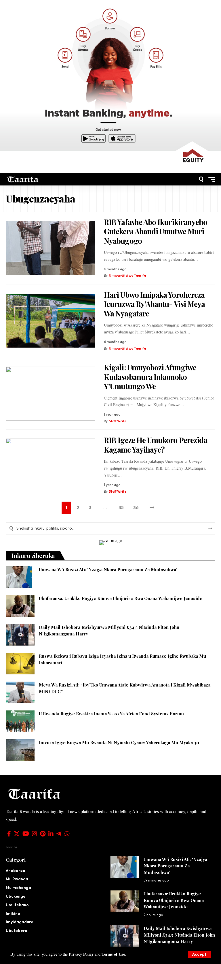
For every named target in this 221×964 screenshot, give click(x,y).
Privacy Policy (81, 954)
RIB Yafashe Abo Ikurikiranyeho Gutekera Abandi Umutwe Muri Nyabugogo (155, 231)
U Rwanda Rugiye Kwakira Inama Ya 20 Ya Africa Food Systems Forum (111, 714)
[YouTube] (26, 834)
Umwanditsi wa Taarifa (127, 275)
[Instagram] (35, 834)
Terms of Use (113, 954)
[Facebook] (9, 834)
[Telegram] (59, 834)
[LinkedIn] (51, 834)
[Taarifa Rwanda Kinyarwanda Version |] (23, 179)
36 (136, 507)
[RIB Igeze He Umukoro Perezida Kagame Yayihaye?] (50, 465)
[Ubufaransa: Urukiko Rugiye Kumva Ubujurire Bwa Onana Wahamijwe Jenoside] (20, 606)
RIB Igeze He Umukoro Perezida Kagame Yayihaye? (155, 445)
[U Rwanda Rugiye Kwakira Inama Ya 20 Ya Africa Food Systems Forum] (20, 721)
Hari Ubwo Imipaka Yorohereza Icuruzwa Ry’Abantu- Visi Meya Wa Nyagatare (154, 304)
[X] (16, 834)
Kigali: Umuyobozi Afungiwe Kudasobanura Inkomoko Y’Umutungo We (150, 376)
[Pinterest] (43, 834)
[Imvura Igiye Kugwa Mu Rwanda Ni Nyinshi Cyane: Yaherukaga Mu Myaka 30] (20, 750)
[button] (199, 954)
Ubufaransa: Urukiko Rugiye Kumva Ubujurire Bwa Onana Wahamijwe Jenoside (120, 598)
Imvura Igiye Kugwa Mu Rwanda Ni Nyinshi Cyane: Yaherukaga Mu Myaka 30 (119, 742)
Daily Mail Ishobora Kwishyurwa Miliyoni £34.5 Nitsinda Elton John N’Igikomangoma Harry (179, 934)
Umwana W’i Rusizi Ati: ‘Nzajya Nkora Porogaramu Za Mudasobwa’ (108, 569)
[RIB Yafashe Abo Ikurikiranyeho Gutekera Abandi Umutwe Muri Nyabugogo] (50, 248)
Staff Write (118, 421)
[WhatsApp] (67, 834)
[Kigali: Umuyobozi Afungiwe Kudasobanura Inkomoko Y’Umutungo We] (50, 394)
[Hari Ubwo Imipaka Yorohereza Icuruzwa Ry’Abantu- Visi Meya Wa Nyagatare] (50, 321)
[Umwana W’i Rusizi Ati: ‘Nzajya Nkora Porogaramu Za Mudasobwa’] (20, 577)
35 (121, 507)
